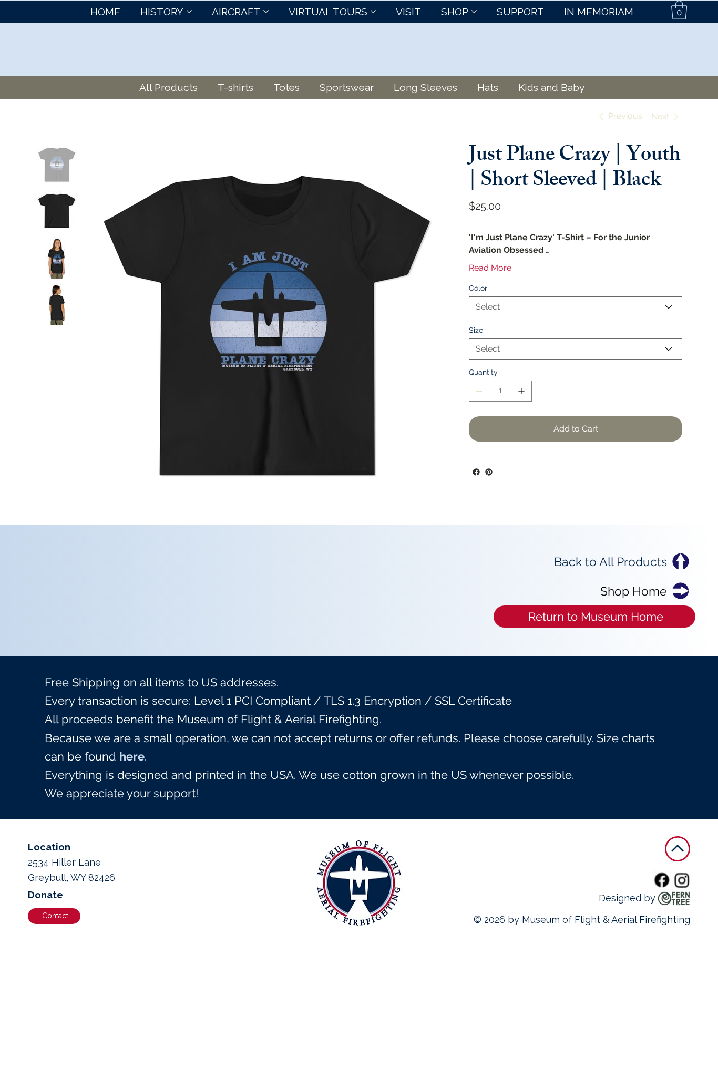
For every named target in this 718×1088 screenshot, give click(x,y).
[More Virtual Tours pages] (373, 11)
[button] (679, 10)
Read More (490, 268)
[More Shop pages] (474, 11)
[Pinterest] (489, 472)
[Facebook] (476, 472)
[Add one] (521, 391)
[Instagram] (682, 880)
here (132, 756)
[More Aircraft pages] (266, 11)
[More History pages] (189, 11)
